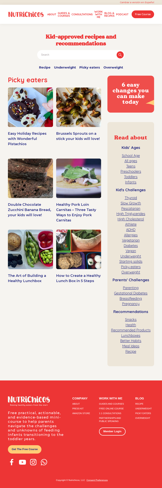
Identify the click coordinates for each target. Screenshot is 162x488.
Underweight (65, 67)
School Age (131, 155)
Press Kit (78, 408)
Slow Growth (131, 203)
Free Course (143, 14)
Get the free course (25, 449)
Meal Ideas (130, 346)
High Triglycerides (130, 213)
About (51, 14)
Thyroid (131, 198)
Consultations (82, 14)
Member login (112, 431)
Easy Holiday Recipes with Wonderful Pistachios (27, 138)
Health (131, 325)
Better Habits (130, 340)
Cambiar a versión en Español (137, 2)
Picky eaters (89, 67)
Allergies (131, 235)
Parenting (131, 288)
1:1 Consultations (110, 413)
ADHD (130, 229)
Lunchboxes (130, 335)
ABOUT (76, 404)
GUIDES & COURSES (64, 14)
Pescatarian (130, 208)
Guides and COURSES (111, 404)
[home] (26, 14)
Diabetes (131, 245)
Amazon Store (81, 413)
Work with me (98, 14)
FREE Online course (111, 408)
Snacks (131, 319)
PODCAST (122, 14)
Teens (130, 166)
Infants (130, 182)
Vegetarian (131, 240)
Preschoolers (131, 171)
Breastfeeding (131, 298)
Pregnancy (131, 303)
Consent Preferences (97, 480)
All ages (131, 161)
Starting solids (130, 261)
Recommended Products (131, 330)
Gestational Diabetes (130, 293)
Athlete (131, 224)
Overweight (113, 67)
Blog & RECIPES (109, 14)
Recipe (44, 67)
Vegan (131, 251)
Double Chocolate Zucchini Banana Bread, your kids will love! (29, 209)
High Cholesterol (131, 219)
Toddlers (130, 177)
